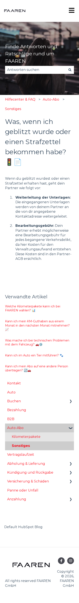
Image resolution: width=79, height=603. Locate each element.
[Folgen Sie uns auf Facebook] (61, 560)
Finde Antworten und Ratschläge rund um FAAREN (31, 54)
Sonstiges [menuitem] (21, 446)
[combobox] (35, 70)
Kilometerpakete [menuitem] (26, 437)
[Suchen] (70, 70)
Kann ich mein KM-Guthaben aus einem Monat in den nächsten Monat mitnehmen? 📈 (37, 325)
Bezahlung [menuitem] (16, 410)
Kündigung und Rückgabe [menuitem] (30, 472)
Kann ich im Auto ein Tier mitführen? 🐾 (34, 355)
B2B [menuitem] (10, 419)
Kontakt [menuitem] (14, 383)
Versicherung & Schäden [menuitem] (28, 481)
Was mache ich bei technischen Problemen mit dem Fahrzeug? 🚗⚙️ (37, 343)
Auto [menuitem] (11, 392)
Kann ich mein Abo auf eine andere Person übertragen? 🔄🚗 (36, 368)
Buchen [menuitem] (14, 401)
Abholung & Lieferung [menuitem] (26, 464)
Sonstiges (13, 109)
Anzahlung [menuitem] (16, 499)
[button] (70, 401)
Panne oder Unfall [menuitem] (22, 490)
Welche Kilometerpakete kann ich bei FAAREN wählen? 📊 (32, 308)
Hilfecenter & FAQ (20, 99)
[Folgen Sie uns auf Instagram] (70, 560)
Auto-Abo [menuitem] (15, 428)
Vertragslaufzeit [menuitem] (20, 455)
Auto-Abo (51, 99)
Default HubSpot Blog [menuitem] (23, 527)
